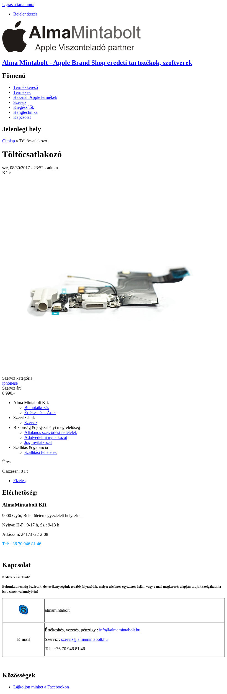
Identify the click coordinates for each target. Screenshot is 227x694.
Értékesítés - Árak (40, 412)
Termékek (22, 92)
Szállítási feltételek (40, 452)
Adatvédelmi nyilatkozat (45, 437)
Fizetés (19, 480)
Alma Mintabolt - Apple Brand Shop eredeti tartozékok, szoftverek (97, 62)
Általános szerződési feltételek (50, 432)
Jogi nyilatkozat (38, 442)
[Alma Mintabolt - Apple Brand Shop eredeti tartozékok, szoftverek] (71, 50)
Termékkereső (25, 87)
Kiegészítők (23, 107)
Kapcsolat (22, 117)
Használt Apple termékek (35, 97)
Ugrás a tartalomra (18, 4)
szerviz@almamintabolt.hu (84, 639)
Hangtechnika (25, 112)
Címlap (8, 140)
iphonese (10, 383)
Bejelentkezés (25, 14)
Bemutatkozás (36, 407)
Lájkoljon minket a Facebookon (41, 687)
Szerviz (19, 102)
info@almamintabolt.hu (119, 630)
